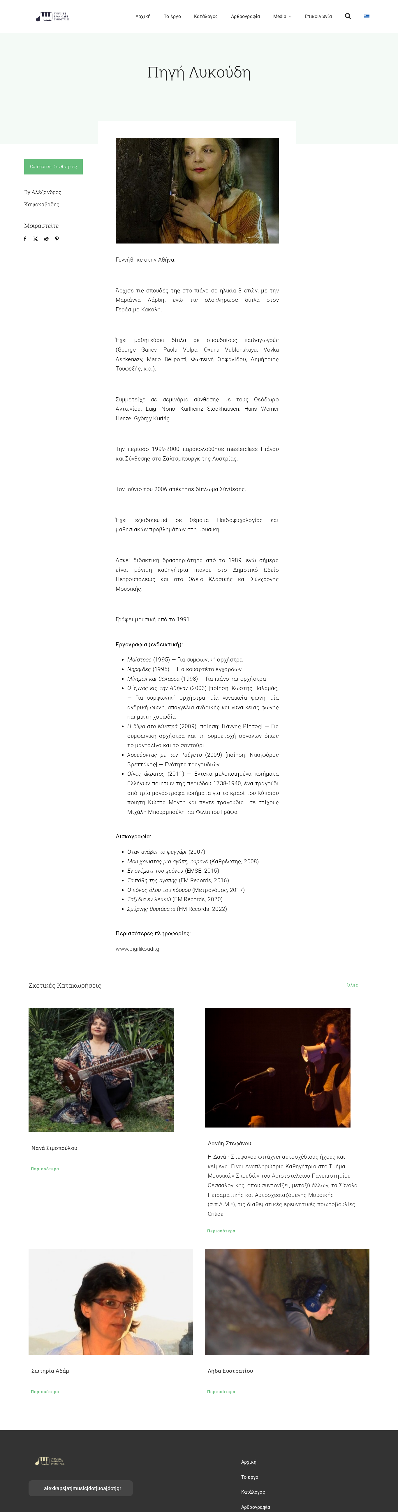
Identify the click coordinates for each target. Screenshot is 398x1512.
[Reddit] (46, 239)
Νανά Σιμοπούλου (54, 1148)
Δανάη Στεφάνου (229, 1143)
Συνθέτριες (65, 166)
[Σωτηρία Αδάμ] (111, 1302)
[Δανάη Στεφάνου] (287, 1068)
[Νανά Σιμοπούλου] (111, 1070)
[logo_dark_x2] (53, 13)
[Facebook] (25, 239)
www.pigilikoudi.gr (138, 948)
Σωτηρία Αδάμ (50, 1371)
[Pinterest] (57, 239)
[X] (35, 239)
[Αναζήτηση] (348, 16)
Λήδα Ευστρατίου (230, 1371)
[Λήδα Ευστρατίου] (287, 1302)
